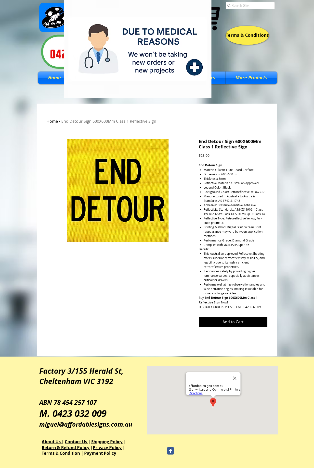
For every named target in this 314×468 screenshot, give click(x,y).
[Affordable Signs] (170, 451)
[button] (251, 78)
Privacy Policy (107, 447)
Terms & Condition (61, 453)
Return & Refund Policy (66, 447)
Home (52, 121)
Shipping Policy (107, 441)
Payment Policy (100, 453)
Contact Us (76, 441)
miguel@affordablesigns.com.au (85, 424)
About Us (52, 441)
